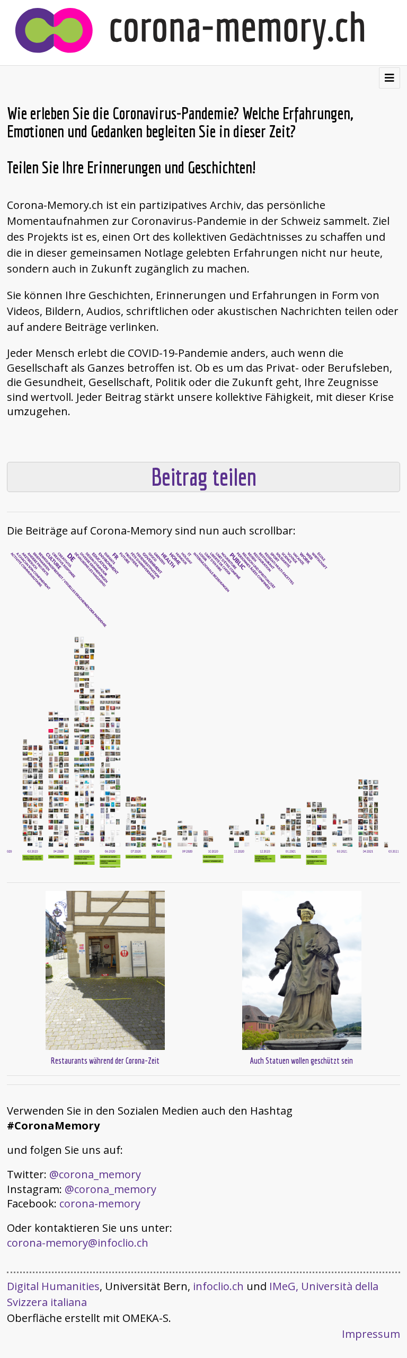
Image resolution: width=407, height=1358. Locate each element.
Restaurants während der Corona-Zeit (105, 1060)
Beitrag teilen (203, 477)
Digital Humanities (53, 1286)
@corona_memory (95, 1174)
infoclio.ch (218, 1286)
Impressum (371, 1334)
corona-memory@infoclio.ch (77, 1243)
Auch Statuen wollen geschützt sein (301, 1060)
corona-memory (99, 1203)
